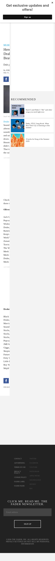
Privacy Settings (14, 542)
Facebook (34, 463)
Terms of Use (19, 467)
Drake (6, 121)
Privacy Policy (17, 472)
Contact (18, 459)
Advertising (19, 463)
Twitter (33, 459)
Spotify (33, 484)
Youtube (33, 467)
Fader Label (19, 482)
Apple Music (35, 476)
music (6, 45)
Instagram (34, 471)
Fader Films (19, 486)
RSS (31, 488)
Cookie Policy (20, 477)
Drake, (7, 387)
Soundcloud (35, 480)
